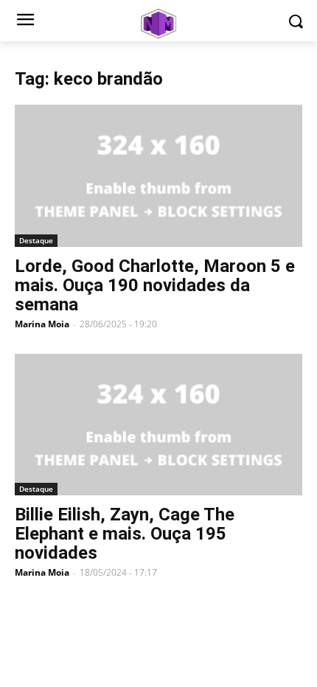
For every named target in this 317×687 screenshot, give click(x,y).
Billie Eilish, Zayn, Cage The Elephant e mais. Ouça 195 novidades (124, 533)
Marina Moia (42, 324)
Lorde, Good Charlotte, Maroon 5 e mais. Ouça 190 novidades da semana (155, 285)
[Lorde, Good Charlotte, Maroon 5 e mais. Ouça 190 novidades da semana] (158, 176)
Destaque (36, 240)
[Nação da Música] (158, 23)
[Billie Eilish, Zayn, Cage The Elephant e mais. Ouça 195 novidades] (158, 425)
